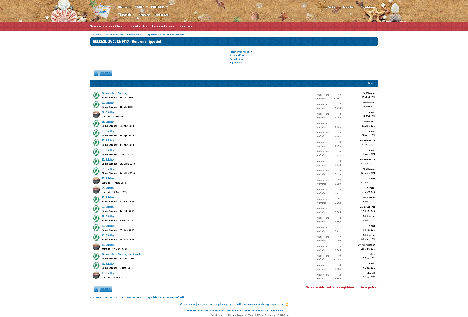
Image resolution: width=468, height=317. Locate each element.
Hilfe (239, 304)
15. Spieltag (108, 273)
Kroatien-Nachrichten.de (196, 310)
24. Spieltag (108, 187)
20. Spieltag (108, 225)
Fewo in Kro (161, 15)
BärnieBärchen (109, 97)
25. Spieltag (108, 178)
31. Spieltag (108, 121)
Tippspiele (124, 14)
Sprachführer (236, 59)
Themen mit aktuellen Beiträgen (107, 26)
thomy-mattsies (366, 244)
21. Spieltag (108, 216)
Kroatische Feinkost (219, 310)
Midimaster (369, 102)
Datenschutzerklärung (256, 304)
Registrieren (186, 26)
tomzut (106, 116)
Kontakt (202, 304)
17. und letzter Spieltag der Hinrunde (121, 254)
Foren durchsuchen (163, 26)
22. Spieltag (108, 206)
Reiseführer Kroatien (240, 51)
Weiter (104, 72)
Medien (139, 7)
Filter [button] (371, 83)
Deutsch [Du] (189, 304)
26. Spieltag (108, 169)
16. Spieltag (108, 263)
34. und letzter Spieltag (114, 93)
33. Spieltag (108, 102)
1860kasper (369, 93)
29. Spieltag (108, 140)
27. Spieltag (108, 159)
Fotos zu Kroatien (260, 310)
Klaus (372, 254)
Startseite (124, 7)
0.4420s (259, 315)
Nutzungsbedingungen (222, 304)
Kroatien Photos (238, 55)
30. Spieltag (108, 131)
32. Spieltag (108, 112)
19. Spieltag (108, 235)
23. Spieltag (108, 197)
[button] (147, 7)
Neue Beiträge (139, 26)
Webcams (144, 15)
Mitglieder (157, 7)
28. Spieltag (108, 150)
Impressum (235, 62)
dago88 (371, 273)
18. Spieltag (108, 244)
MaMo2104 (369, 121)
